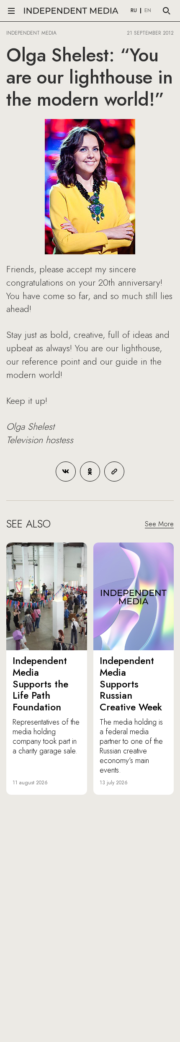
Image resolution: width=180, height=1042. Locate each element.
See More (159, 524)
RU (134, 11)
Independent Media (71, 11)
